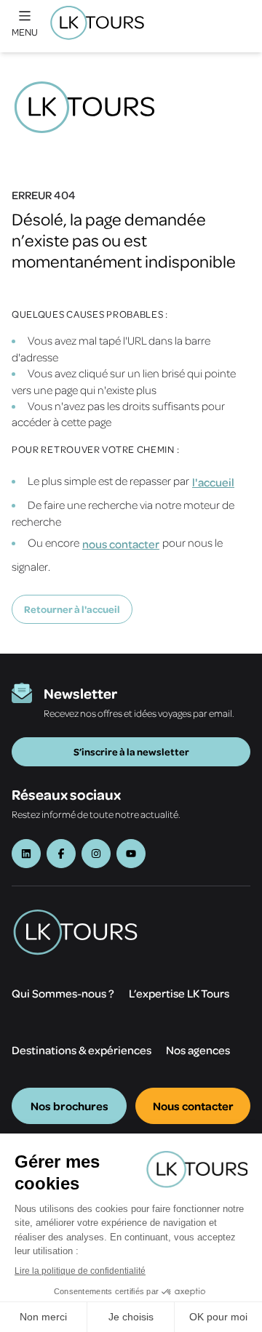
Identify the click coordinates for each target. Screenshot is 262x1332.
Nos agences (198, 1050)
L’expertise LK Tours (179, 993)
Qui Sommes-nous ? (63, 993)
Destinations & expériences (81, 1050)
